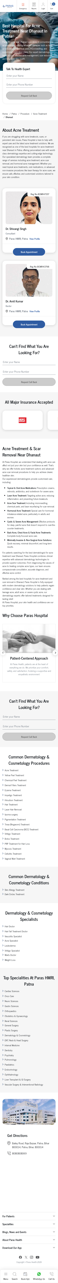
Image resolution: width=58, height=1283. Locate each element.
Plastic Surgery (11, 1030)
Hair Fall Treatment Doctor (16, 931)
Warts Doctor (10, 955)
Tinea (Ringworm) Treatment (17, 824)
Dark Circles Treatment (14, 894)
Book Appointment (29, 252)
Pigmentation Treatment (15, 819)
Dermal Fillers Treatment (15, 785)
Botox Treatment (12, 838)
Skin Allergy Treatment (14, 889)
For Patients (8, 1216)
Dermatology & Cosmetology (17, 1035)
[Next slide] (55, 653)
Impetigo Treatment (13, 795)
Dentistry (8, 1050)
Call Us (51, 1279)
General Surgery (12, 1025)
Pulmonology (10, 1059)
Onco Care (9, 996)
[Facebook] (20, 1258)
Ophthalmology (11, 1074)
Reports (34, 8)
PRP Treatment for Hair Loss (17, 843)
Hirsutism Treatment (14, 800)
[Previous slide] (3, 653)
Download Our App (12, 1248)
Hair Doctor (10, 926)
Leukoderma (10, 945)
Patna (14, 113)
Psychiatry (9, 1055)
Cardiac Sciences (12, 991)
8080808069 (19, 1153)
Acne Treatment (40, 113)
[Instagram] (31, 1258)
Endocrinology (11, 1069)
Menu (5, 1279)
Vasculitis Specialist (13, 936)
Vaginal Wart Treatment (15, 858)
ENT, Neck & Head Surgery (16, 1040)
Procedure (24, 113)
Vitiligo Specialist (12, 950)
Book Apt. (25, 1279)
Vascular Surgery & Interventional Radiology (24, 1084)
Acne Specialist (11, 940)
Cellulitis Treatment (13, 853)
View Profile (34, 238)
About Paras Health (12, 1240)
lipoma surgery (11, 814)
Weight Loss (10, 959)
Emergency (23, 8)
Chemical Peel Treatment (15, 780)
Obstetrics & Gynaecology (16, 1016)
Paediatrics (9, 1064)
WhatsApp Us (39, 1279)
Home (5, 113)
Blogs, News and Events (14, 1232)
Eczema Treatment (13, 790)
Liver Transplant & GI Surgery (18, 1079)
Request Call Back (29, 95)
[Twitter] (26, 1257)
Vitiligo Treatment (12, 833)
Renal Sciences (11, 1021)
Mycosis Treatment (13, 848)
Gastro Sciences (12, 1006)
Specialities (8, 1224)
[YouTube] (37, 1258)
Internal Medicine (12, 1045)
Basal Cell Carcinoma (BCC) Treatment (21, 829)
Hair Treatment (11, 804)
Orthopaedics (10, 1011)
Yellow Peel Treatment (14, 775)
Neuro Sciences (11, 1001)
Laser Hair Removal (13, 809)
